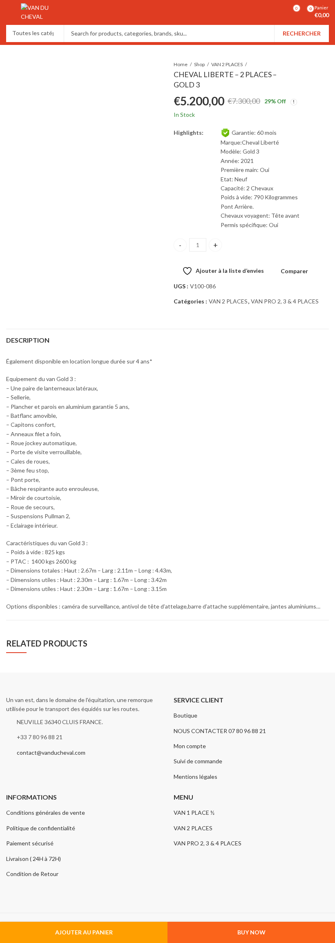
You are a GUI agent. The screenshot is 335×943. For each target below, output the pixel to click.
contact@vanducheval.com (51, 752)
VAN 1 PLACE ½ (194, 812)
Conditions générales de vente (45, 812)
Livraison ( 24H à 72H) (33, 858)
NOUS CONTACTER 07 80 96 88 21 (220, 730)
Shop (199, 64)
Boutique (185, 715)
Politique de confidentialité (40, 828)
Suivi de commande (198, 761)
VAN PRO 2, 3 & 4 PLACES (285, 301)
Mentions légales (195, 776)
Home (181, 64)
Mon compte (190, 745)
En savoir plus (284, 16)
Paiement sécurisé (30, 843)
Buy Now (251, 932)
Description (27, 340)
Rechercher (302, 33)
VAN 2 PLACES (227, 64)
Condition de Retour (32, 873)
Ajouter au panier (84, 932)
